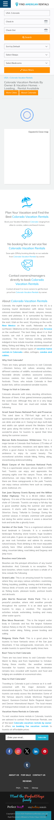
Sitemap (35, 788)
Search (28, 37)
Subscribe (42, 737)
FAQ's (18, 788)
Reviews (27, 781)
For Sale (26, 775)
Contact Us (39, 775)
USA (6, 78)
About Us (14, 775)
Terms (26, 788)
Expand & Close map (38, 132)
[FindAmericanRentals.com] (32, 4)
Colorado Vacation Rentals (21, 78)
